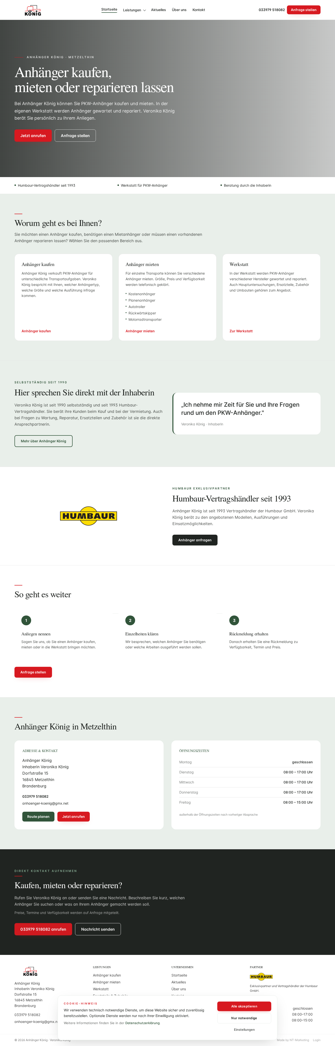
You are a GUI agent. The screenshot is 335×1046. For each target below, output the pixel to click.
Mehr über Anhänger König (43, 441)
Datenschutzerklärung (142, 1023)
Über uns (179, 10)
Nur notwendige (244, 1018)
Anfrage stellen (304, 10)
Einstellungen (244, 1030)
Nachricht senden (98, 929)
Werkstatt (101, 989)
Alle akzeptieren (244, 1006)
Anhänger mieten (140, 331)
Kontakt (199, 10)
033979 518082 (272, 10)
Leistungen (132, 10)
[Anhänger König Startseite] (31, 10)
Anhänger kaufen (36, 331)
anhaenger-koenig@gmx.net (45, 803)
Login (317, 1040)
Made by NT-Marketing (293, 1040)
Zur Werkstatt (241, 331)
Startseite (109, 9)
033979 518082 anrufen (43, 929)
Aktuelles (158, 10)
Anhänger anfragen (195, 540)
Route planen (38, 816)
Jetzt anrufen (33, 135)
